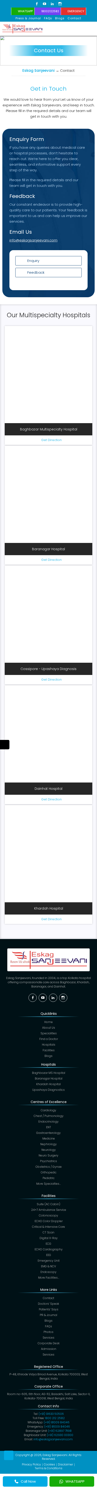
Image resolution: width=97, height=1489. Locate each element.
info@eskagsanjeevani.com (33, 240)
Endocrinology (48, 1122)
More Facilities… (48, 1278)
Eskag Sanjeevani (38, 70)
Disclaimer (65, 1464)
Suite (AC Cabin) (48, 1204)
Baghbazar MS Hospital (48, 1073)
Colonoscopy (48, 1215)
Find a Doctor (48, 1039)
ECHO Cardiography (49, 1249)
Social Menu (4, 744)
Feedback (35, 272)
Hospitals (48, 1045)
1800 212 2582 (55, 1418)
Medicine (48, 1138)
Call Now (28, 1481)
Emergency (76, 11)
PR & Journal (48, 1315)
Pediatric (49, 1178)
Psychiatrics (48, 1161)
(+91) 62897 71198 (60, 1431)
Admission (48, 1349)
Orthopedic (49, 1172)
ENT (48, 1127)
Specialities (48, 1033)
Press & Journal (28, 18)
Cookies (49, 1464)
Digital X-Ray (49, 1238)
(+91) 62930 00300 (60, 1435)
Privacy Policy (31, 1464)
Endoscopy (48, 1272)
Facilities (49, 1050)
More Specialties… (48, 1184)
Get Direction (51, 440)
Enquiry (33, 260)
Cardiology (48, 1110)
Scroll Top (8, 1455)
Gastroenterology (48, 1133)
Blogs (60, 18)
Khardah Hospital (48, 1084)
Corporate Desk (49, 1343)
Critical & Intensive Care (48, 1227)
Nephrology (48, 1144)
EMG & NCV (48, 1266)
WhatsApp (25, 11)
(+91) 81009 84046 (56, 1422)
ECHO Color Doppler (49, 1221)
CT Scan (48, 1232)
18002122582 (50, 11)
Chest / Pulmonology (49, 1116)
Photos (48, 1332)
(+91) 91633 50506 (51, 1414)
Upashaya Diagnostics (48, 1090)
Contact (74, 18)
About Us (48, 1028)
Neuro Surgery (48, 1155)
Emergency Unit (49, 1261)
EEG (48, 1255)
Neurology (48, 1150)
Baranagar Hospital (48, 1078)
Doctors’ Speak (48, 1304)
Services (48, 1338)
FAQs (48, 18)
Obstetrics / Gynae (49, 1167)
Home (48, 1022)
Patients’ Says (48, 1309)
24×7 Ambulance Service (48, 1210)
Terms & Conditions (48, 1468)
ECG (48, 1244)
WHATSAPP (75, 1481)
